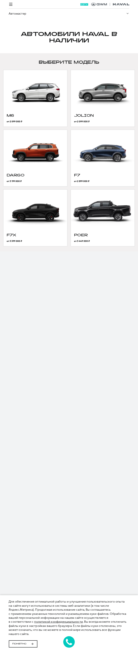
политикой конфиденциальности (58, 622)
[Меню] (11, 4)
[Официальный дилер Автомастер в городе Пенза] (110, 4)
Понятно (19, 644)
